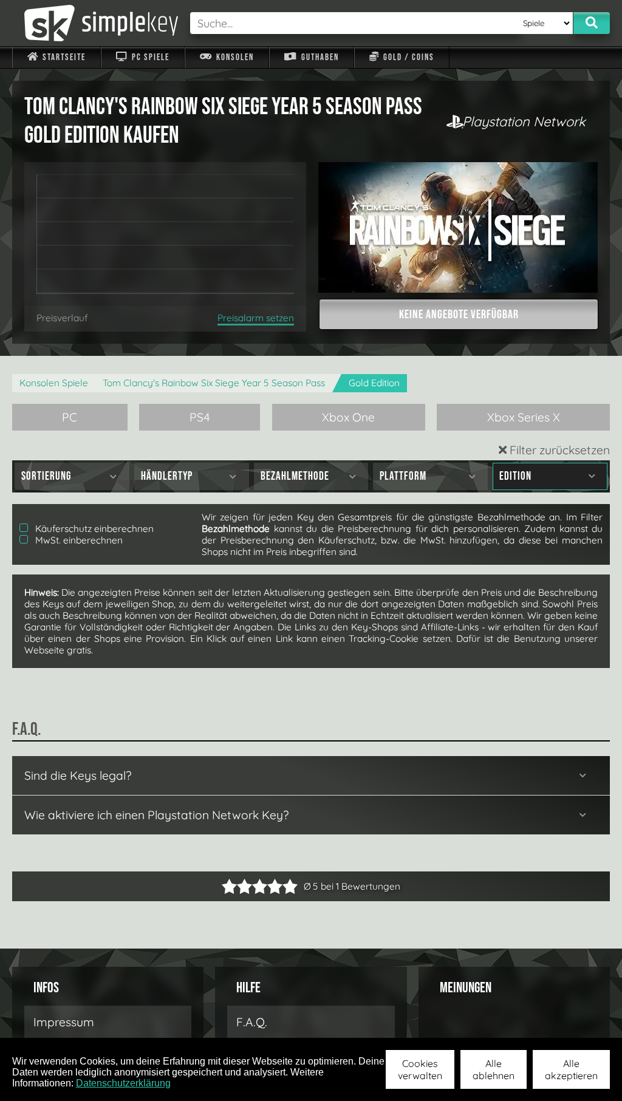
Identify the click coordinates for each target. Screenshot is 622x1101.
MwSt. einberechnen (78, 540)
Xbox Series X (523, 417)
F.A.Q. (251, 1022)
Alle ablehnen (493, 1069)
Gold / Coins (407, 57)
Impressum (63, 1022)
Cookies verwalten (420, 1069)
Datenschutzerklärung (123, 1083)
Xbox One (348, 417)
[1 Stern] (229, 886)
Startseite (63, 57)
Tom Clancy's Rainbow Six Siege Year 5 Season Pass (214, 383)
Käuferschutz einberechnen (93, 528)
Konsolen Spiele (53, 383)
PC (69, 417)
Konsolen (234, 57)
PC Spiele (149, 57)
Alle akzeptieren (571, 1069)
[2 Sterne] (237, 886)
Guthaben (319, 57)
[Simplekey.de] (95, 23)
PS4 (200, 417)
